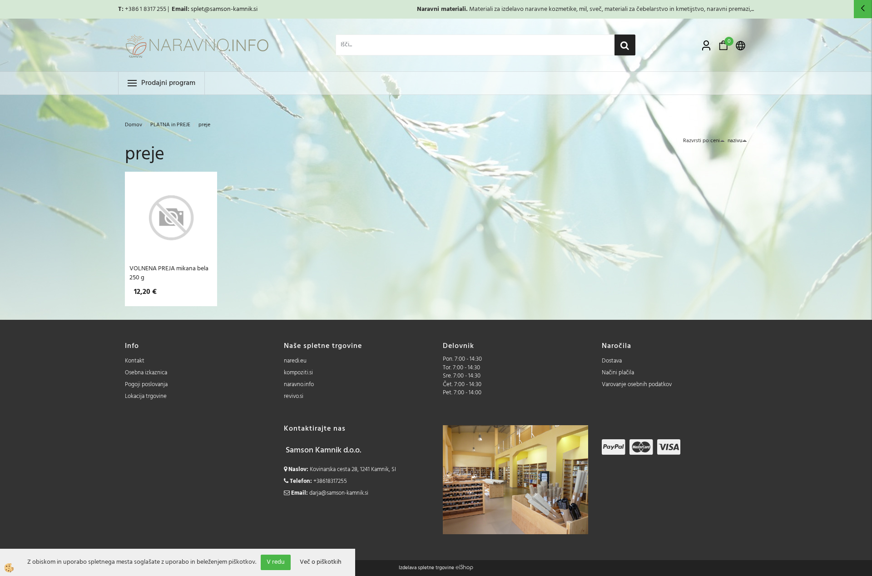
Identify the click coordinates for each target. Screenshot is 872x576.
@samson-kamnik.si (231, 9)
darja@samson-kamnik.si (338, 493)
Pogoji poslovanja (146, 384)
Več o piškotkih (321, 562)
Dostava (612, 361)
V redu (276, 562)
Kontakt (134, 361)
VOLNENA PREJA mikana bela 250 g (168, 273)
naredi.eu (295, 361)
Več (171, 221)
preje (204, 124)
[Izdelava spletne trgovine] (464, 568)
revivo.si (293, 396)
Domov (133, 124)
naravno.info (299, 384)
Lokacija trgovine (146, 396)
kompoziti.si (298, 372)
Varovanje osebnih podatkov (637, 384)
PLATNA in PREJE (170, 124)
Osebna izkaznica (146, 372)
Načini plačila (618, 372)
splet (197, 9)
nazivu (735, 140)
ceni (715, 140)
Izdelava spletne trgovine (426, 568)
